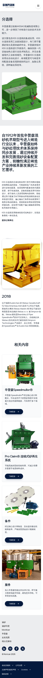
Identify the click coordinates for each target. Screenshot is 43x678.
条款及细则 (6, 665)
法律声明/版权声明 (9, 669)
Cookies (24, 669)
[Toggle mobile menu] (38, 6)
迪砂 (4, 622)
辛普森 (5, 633)
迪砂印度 (6, 626)
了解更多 (12, 411)
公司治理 (19, 665)
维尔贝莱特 (6, 641)
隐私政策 (5, 674)
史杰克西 (6, 637)
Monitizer (6, 629)
